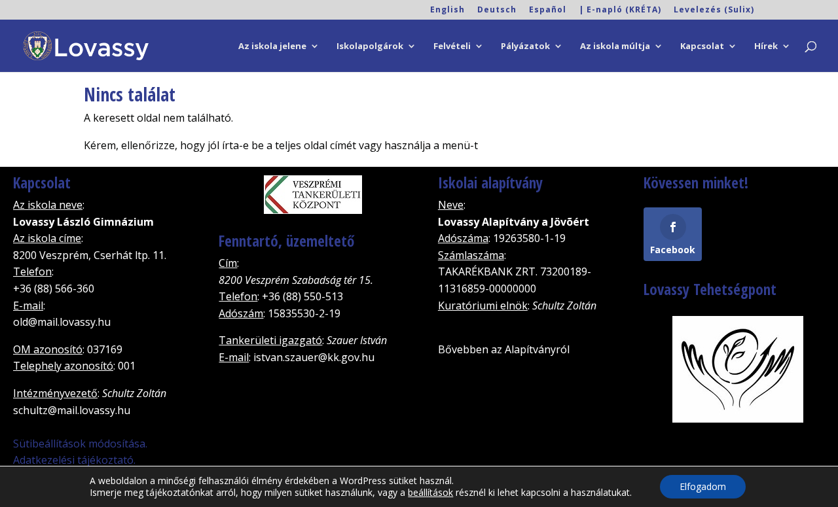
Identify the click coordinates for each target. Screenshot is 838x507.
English (447, 10)
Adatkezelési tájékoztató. (74, 460)
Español (547, 10)
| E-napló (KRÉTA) (620, 10)
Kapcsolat (702, 46)
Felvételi (452, 46)
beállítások (430, 492)
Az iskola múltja (615, 46)
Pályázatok (525, 46)
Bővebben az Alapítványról (504, 349)
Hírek (766, 46)
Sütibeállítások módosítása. (80, 443)
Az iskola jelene (272, 46)
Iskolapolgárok (370, 46)
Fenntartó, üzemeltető (286, 240)
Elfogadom (703, 486)
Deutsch (497, 10)
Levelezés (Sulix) (714, 10)
